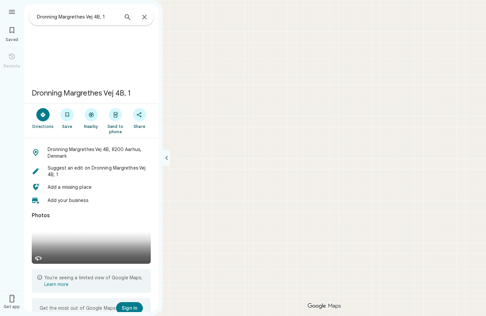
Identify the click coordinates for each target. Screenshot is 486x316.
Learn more (56, 284)
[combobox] (77, 17)
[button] (91, 152)
